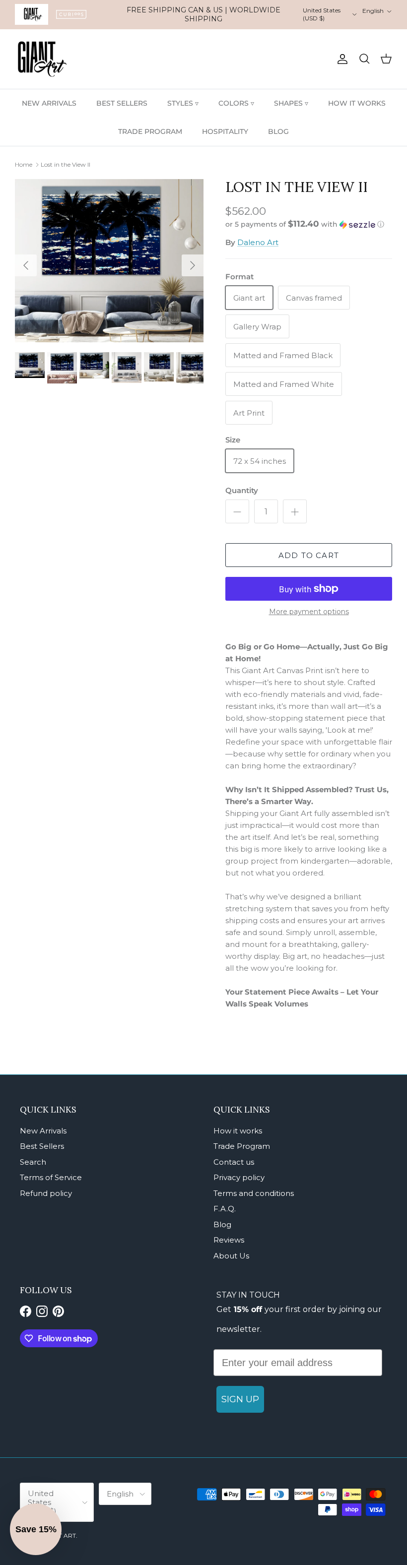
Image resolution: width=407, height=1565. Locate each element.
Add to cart (308, 555)
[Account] (340, 59)
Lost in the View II (65, 164)
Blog (222, 1224)
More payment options (309, 612)
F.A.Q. (224, 1208)
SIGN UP (240, 1399)
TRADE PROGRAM (150, 131)
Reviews (228, 1240)
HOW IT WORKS (357, 103)
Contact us (233, 1162)
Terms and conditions (253, 1193)
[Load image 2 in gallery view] (109, 260)
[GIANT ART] (42, 59)
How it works (237, 1130)
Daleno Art (257, 242)
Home (23, 164)
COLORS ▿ (236, 103)
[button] (304, 224)
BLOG (278, 131)
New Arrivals (43, 1130)
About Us (231, 1255)
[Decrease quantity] (237, 511)
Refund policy (46, 1193)
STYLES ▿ (183, 103)
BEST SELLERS (121, 103)
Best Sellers (42, 1146)
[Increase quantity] (295, 511)
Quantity (241, 490)
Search (33, 1162)
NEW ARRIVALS (49, 103)
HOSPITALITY (225, 131)
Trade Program (241, 1146)
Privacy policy (239, 1177)
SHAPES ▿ (291, 103)
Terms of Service (51, 1177)
